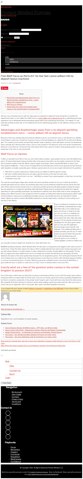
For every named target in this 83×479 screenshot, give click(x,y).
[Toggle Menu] (2, 355)
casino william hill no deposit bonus (50, 118)
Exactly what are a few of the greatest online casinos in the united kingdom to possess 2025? (23, 108)
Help (7, 57)
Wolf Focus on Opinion (14, 104)
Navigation (6, 6)
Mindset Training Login (8, 15)
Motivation (15, 450)
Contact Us (14, 62)
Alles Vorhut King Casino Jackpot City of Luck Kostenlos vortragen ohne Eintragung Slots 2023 (33, 346)
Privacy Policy (17, 399)
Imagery (14, 452)
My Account (17, 392)
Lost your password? (8, 41)
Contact (15, 397)
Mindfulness (16, 459)
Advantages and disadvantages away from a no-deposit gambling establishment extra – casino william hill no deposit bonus (23, 100)
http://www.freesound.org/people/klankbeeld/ (43, 474)
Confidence (16, 462)
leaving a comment (35, 288)
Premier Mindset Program (26, 12)
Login (7, 64)
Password (5, 34)
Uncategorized (17, 83)
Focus (13, 447)
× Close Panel (6, 383)
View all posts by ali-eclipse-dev (13, 309)
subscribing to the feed (53, 288)
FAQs (12, 59)
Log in (17, 37)
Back (12, 374)
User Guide (16, 395)
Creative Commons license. (39, 472)
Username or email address (11, 30)
